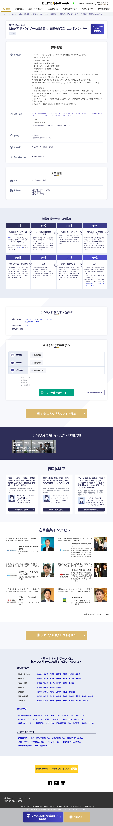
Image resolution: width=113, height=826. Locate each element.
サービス (84, 715)
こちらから (19, 247)
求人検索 (6, 9)
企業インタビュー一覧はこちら (96, 614)
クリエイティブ (23, 719)
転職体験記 (19, 9)
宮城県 (65, 674)
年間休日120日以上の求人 (72, 742)
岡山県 (52, 696)
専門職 (47, 719)
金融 (26, 325)
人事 (57, 715)
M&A (37, 322)
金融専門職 (29, 322)
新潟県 (39, 683)
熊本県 (58, 701)
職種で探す (22, 709)
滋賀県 (39, 692)
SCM (52, 715)
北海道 (39, 674)
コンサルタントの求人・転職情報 (19, 14)
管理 (46, 715)
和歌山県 (72, 692)
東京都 (71, 678)
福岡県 (39, 701)
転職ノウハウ (87, 9)
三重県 (58, 687)
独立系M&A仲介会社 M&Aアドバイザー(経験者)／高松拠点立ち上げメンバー (82, 14)
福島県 (77, 674)
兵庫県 (58, 692)
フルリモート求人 (54, 742)
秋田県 (52, 674)
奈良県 (65, 692)
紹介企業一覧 (53, 9)
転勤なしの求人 (23, 742)
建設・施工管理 (73, 723)
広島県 (58, 696)
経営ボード (38, 715)
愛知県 (52, 687)
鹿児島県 (78, 701)
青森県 (45, 674)
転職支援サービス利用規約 (81, 806)
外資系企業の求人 (58, 738)
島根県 (45, 696)
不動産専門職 (61, 723)
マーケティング (67, 715)
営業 (77, 715)
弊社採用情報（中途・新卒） (43, 806)
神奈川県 (78, 678)
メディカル (50, 723)
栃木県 (45, 678)
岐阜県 (39, 687)
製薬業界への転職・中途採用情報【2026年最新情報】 (33, 446)
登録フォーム (12, 238)
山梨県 (65, 683)
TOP (4, 14)
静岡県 (45, 687)
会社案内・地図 (24, 806)
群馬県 (52, 678)
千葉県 (65, 678)
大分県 (65, 701)
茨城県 (39, 678)
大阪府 (52, 692)
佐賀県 (45, 701)
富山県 (45, 683)
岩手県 (58, 674)
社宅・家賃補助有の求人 (43, 746)
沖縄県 (85, 701)
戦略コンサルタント (46, 319)
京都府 (45, 692)
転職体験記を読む (22, 509)
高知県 (90, 696)
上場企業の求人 (23, 738)
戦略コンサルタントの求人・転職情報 (44, 14)
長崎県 (52, 701)
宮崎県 (71, 701)
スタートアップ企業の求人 (40, 738)
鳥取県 (39, 696)
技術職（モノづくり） (25, 723)
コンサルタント (30, 319)
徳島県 (71, 696)
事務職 (84, 723)
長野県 (71, 683)
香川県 (77, 696)
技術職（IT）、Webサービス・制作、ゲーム (67, 719)
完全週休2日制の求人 (25, 746)
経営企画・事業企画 (25, 715)
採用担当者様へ (104, 9)
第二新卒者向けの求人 (75, 738)
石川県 (52, 683)
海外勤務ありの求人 (38, 742)
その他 (91, 723)
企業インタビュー (35, 9)
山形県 (71, 674)
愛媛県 (84, 696)
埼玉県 (58, 678)
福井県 (58, 683)
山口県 (65, 696)
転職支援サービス (70, 9)
